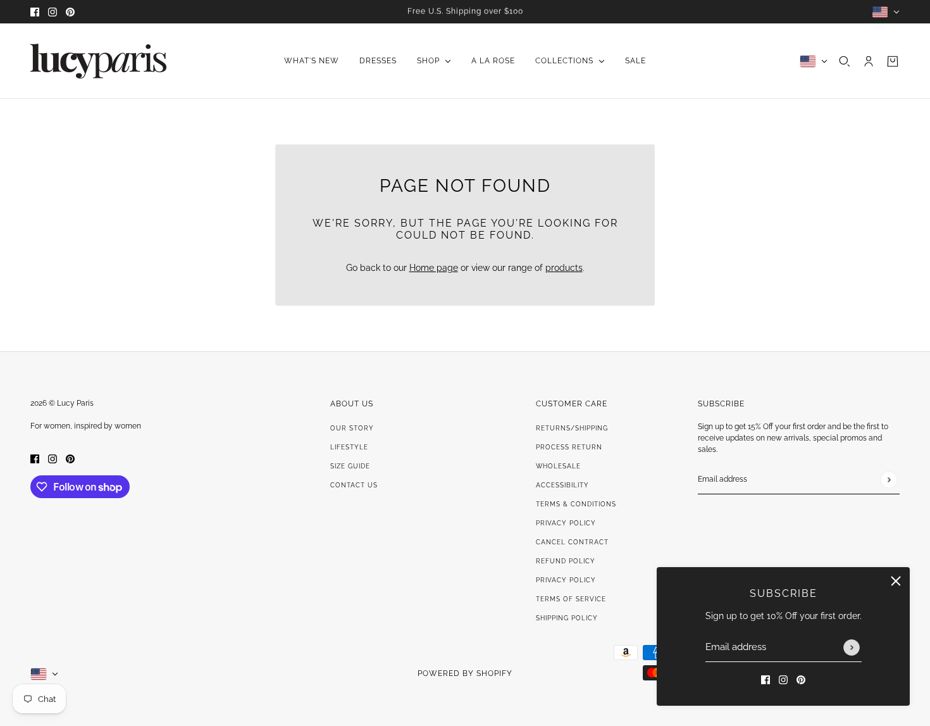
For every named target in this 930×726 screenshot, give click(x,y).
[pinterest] (70, 11)
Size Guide (350, 466)
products (564, 268)
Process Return (569, 447)
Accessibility (562, 485)
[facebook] (34, 11)
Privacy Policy (566, 523)
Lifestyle (349, 447)
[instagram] (52, 11)
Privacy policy (566, 580)
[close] (896, 581)
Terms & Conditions (576, 504)
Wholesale (558, 466)
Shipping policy (567, 618)
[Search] (845, 61)
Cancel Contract (572, 542)
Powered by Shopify (465, 673)
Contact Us (354, 485)
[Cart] (893, 61)
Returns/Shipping (572, 428)
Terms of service (571, 599)
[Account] (869, 61)
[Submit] (851, 647)
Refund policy (565, 561)
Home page (433, 268)
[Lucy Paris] (98, 61)
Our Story (352, 428)
